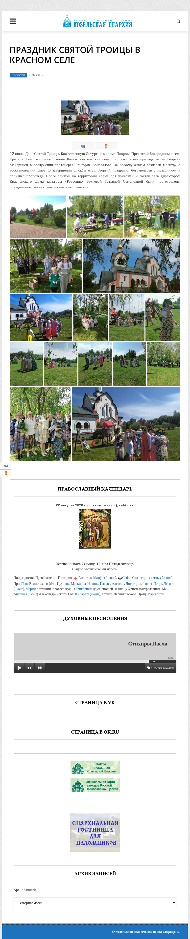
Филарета (82, 594)
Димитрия (133, 583)
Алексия (118, 583)
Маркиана (78, 583)
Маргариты (155, 594)
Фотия (147, 583)
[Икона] (95, 528)
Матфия (99, 577)
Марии (31, 589)
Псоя (24, 583)
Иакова (105, 583)
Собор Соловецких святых (141, 577)
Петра (157, 583)
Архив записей (25, 890)
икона (111, 577)
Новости (18, 75)
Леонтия (170, 583)
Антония (20, 594)
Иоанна (92, 583)
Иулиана (63, 583)
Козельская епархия (131, 932)
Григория (83, 589)
